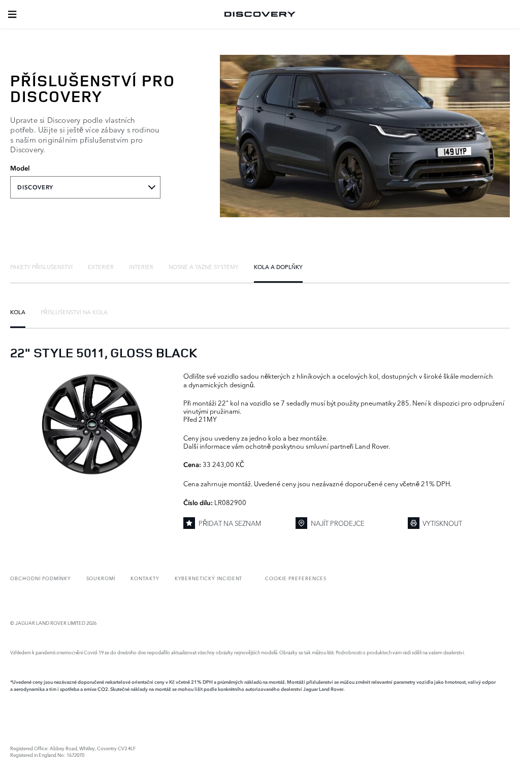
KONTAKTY (145, 578)
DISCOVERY (35, 187)
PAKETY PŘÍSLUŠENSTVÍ (41, 266)
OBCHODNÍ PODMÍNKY (40, 578)
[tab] (41, 266)
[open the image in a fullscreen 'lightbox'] (91, 425)
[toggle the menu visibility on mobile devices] (12, 14)
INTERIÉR (141, 266)
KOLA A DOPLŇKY (278, 266)
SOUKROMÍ (101, 578)
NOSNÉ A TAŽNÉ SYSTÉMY (204, 266)
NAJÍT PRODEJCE (338, 522)
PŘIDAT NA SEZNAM (230, 522)
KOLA (17, 312)
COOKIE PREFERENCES (296, 578)
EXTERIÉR (101, 266)
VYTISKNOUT (442, 522)
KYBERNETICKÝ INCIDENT (209, 578)
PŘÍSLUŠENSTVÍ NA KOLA (74, 312)
